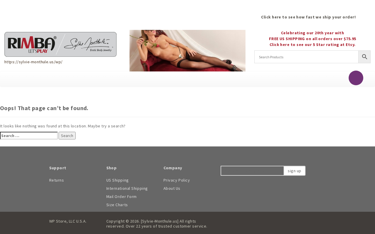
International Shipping (127, 188)
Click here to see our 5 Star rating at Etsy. (313, 44)
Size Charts (117, 204)
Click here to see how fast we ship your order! (308, 17)
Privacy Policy (176, 180)
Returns (56, 180)
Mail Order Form (121, 196)
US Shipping (117, 180)
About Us (171, 188)
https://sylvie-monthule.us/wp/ (33, 61)
